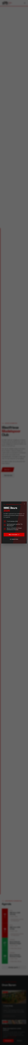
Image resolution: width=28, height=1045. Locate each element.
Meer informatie (13, 534)
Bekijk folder (15, 539)
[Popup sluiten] (24, 504)
